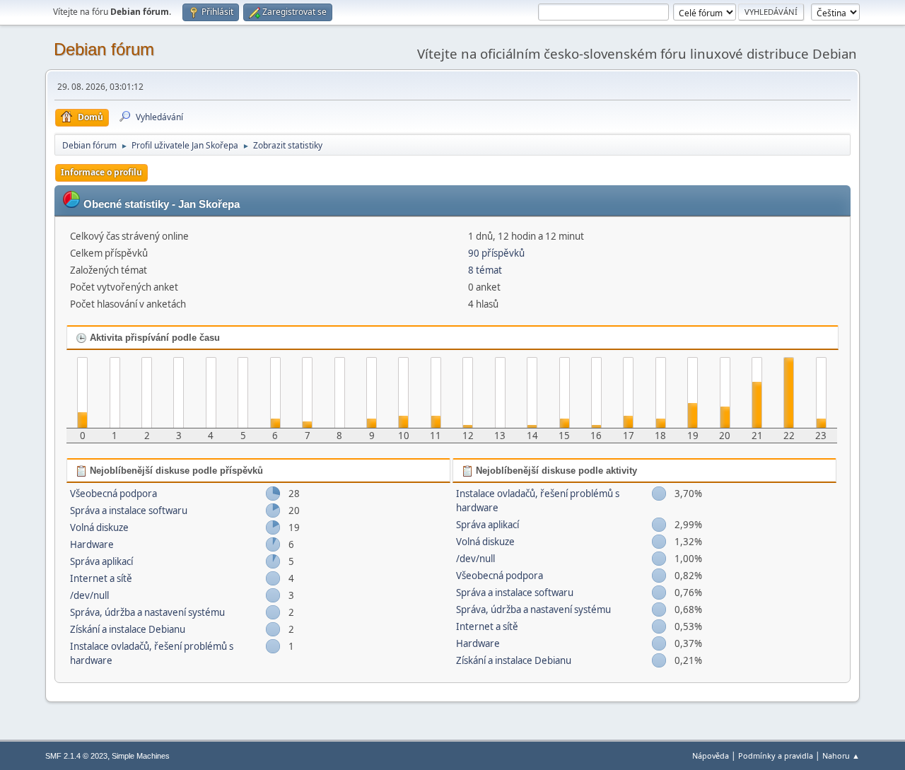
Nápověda (710, 755)
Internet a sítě (101, 578)
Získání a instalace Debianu (127, 629)
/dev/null (89, 595)
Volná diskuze (99, 527)
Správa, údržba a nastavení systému (147, 612)
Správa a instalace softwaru (128, 510)
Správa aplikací (101, 561)
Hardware (92, 544)
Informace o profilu (101, 172)
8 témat (485, 270)
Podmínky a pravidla (775, 755)
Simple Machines (141, 756)
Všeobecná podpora (113, 493)
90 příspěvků (496, 253)
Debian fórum (104, 49)
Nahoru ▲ (841, 755)
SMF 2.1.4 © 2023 (76, 756)
